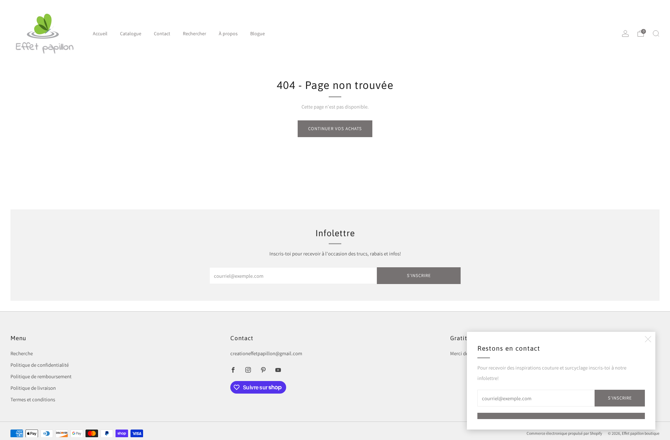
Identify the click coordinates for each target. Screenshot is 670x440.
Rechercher (194, 33)
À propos (228, 33)
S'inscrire (620, 398)
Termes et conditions (32, 399)
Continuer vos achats (335, 129)
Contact (162, 33)
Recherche (21, 353)
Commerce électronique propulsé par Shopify (564, 433)
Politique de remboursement (41, 376)
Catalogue (130, 33)
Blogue (257, 33)
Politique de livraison (33, 388)
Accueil (100, 33)
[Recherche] (656, 33)
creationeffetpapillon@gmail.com (266, 353)
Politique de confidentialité (39, 364)
